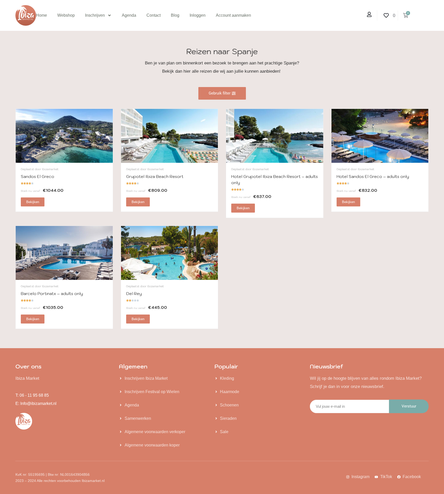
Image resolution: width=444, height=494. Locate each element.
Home (41, 15)
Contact (153, 15)
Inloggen (198, 15)
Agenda (129, 15)
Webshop (66, 15)
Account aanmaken (233, 15)
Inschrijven (95, 15)
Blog (175, 15)
